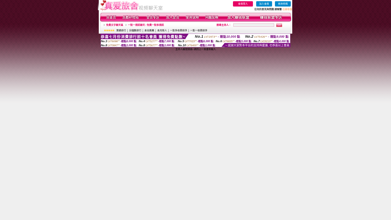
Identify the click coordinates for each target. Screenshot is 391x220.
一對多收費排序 (178, 30)
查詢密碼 (283, 3)
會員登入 (243, 3)
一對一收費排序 (198, 30)
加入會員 (264, 3)
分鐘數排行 (135, 30)
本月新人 (162, 30)
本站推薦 (149, 30)
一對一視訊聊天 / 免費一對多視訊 (146, 25)
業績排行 (121, 30)
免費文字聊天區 (114, 25)
